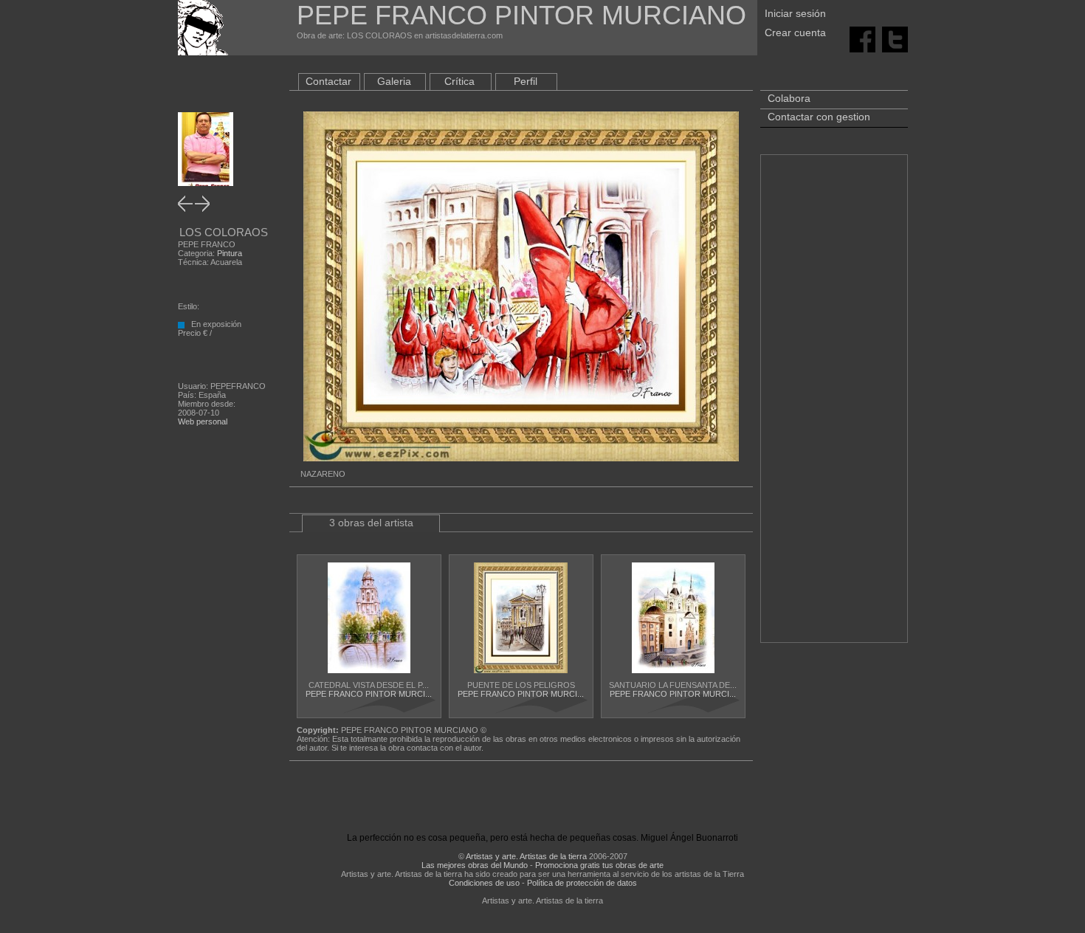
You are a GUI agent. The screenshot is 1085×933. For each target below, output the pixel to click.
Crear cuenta (795, 32)
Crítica (459, 81)
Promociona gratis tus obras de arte (599, 865)
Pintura (229, 253)
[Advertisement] (834, 406)
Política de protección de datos (582, 882)
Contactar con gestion (819, 117)
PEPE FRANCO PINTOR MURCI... (369, 693)
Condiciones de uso (484, 882)
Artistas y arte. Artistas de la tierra (526, 856)
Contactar (328, 81)
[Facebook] (862, 38)
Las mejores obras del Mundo (474, 865)
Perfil (525, 81)
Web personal (202, 421)
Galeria (394, 81)
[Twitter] (895, 38)
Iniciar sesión (795, 13)
